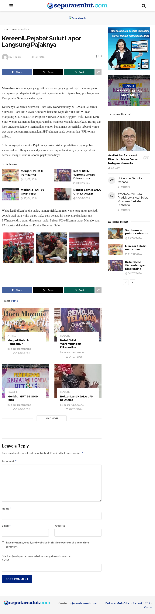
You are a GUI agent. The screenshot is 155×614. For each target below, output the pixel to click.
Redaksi (17, 56)
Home (5, 29)
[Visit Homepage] (77, 5)
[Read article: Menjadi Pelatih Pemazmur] (10, 175)
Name (7, 508)
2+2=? (5, 560)
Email (6, 525)
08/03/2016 (38, 56)
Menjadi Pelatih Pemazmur (32, 173)
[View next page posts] (132, 282)
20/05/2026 (82, 198)
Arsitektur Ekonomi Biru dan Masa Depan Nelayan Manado (123, 159)
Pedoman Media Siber (117, 603)
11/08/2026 (30, 179)
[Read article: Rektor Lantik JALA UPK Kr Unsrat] (62, 194)
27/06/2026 (30, 198)
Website (59, 525)
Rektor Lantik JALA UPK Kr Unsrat (87, 191)
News (14, 29)
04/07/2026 (82, 183)
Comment (9, 461)
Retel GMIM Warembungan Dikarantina (84, 174)
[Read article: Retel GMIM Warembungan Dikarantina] (62, 175)
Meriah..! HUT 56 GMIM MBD (32, 191)
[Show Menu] (11, 5)
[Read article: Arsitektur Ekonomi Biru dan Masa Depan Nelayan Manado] (129, 136)
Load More (52, 418)
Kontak (148, 607)
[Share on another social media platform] (98, 72)
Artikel (12, 336)
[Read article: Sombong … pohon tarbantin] (115, 233)
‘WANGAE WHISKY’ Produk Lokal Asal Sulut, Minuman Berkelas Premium (133, 199)
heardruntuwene (21, 348)
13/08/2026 (134, 238)
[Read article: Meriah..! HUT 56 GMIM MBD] (10, 194)
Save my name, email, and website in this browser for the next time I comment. (48, 544)
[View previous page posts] (126, 282)
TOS (147, 603)
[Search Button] (144, 5)
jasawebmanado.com (84, 603)
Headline (24, 29)
